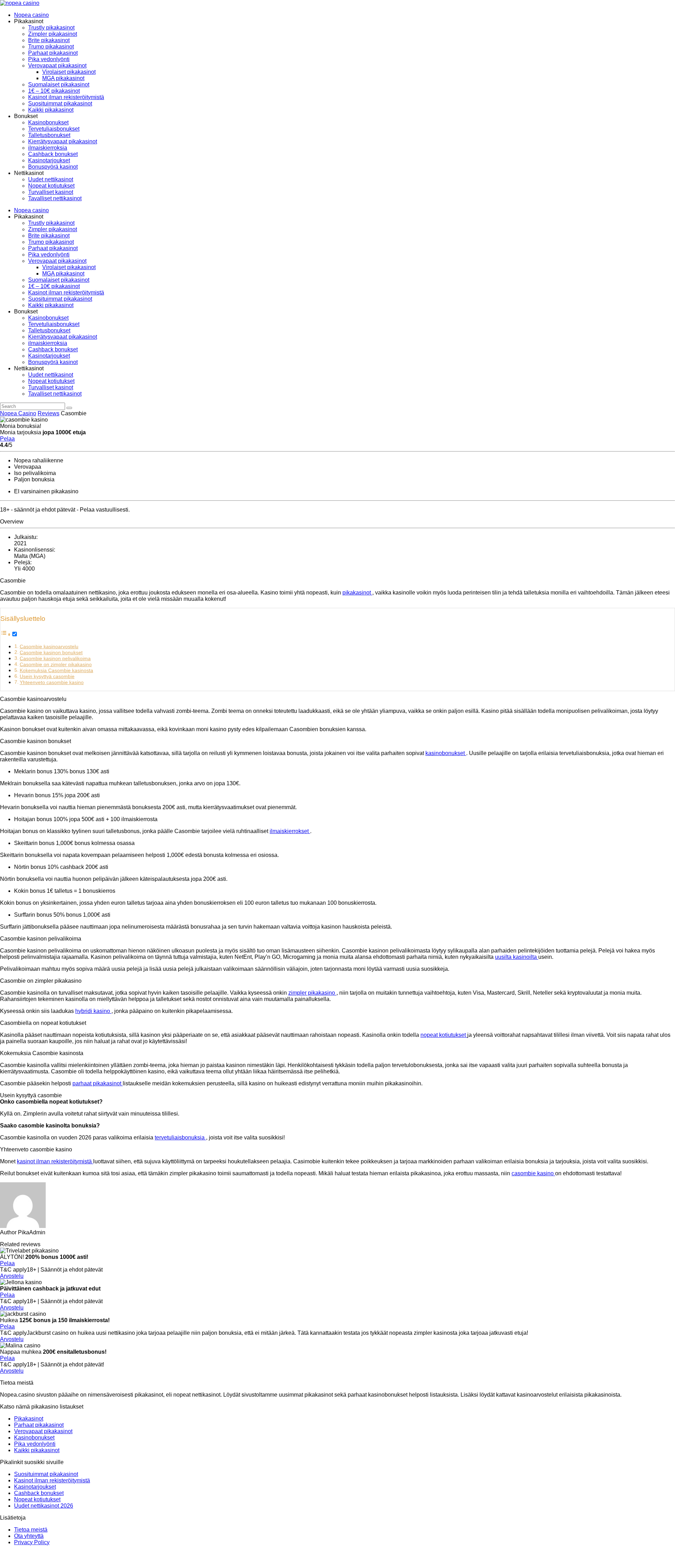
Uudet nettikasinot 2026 (43, 1506)
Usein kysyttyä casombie (47, 676)
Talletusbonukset (49, 135)
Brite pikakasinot (49, 40)
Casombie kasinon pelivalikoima (55, 658)
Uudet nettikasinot (50, 179)
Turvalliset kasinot (50, 192)
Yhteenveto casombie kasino (52, 682)
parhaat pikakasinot (97, 1083)
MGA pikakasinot (63, 78)
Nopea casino (31, 15)
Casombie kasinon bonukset (51, 652)
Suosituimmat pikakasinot (60, 103)
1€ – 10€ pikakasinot (54, 91)
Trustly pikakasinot (51, 28)
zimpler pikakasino (312, 993)
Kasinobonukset (48, 122)
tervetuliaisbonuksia (180, 1137)
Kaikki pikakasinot (50, 110)
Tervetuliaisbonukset (53, 129)
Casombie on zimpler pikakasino (56, 664)
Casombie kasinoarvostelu (49, 646)
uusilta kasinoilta (516, 957)
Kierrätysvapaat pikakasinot (62, 141)
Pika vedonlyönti (49, 59)
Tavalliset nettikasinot (55, 198)
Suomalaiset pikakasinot (58, 84)
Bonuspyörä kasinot (53, 167)
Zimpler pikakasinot (52, 34)
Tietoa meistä (30, 1530)
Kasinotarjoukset (49, 160)
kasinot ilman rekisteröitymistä (55, 1161)
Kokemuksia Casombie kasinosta (56, 670)
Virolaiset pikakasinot (69, 72)
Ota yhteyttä (29, 1536)
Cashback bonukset (53, 154)
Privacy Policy (32, 1542)
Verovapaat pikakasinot (57, 66)
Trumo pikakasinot (51, 47)
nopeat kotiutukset (443, 1035)
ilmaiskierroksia (47, 148)
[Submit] (69, 408)
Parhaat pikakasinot (53, 53)
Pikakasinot (28, 1419)
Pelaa (7, 439)
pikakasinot (357, 593)
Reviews (48, 413)
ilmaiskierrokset (290, 831)
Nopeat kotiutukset (51, 186)
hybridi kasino (93, 1011)
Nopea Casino (18, 413)
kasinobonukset (445, 753)
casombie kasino (533, 1173)
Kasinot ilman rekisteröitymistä (66, 97)
